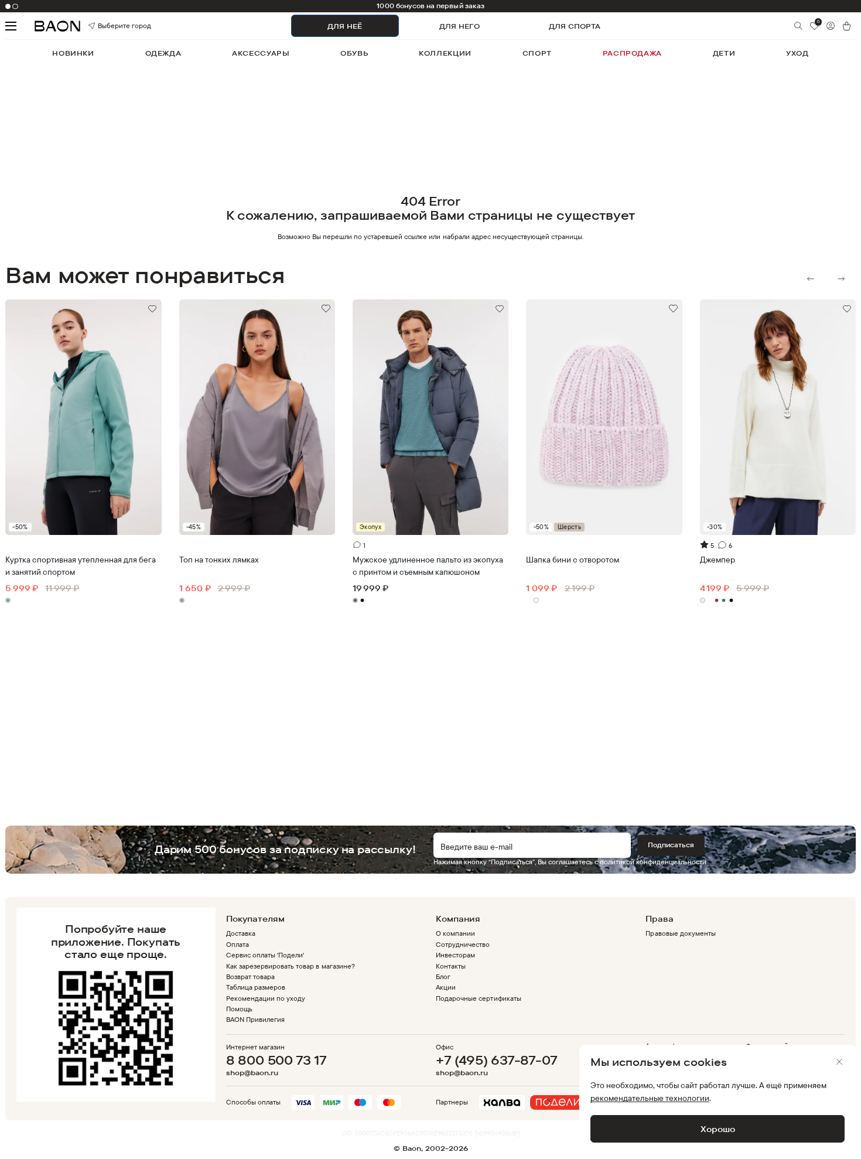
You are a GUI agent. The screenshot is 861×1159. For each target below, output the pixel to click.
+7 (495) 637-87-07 (496, 1060)
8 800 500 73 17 (276, 1060)
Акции (446, 987)
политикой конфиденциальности (653, 861)
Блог (443, 976)
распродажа (632, 53)
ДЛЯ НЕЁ (344, 26)
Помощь (239, 1008)
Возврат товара (250, 976)
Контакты (451, 966)
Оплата (237, 944)
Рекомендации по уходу (266, 998)
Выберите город (110, 26)
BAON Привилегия (255, 1019)
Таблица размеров (255, 987)
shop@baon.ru (252, 1073)
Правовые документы (680, 933)
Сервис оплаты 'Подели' (265, 954)
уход (797, 53)
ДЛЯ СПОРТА (574, 26)
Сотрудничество (463, 944)
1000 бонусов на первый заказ (430, 6)
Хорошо (718, 1129)
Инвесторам (455, 954)
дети (724, 53)
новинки (73, 53)
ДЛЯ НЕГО (459, 26)
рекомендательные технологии (649, 1098)
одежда (163, 53)
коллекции (445, 53)
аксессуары (260, 53)
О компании (455, 933)
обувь (354, 53)
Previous (810, 279)
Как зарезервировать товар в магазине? (290, 966)
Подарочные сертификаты (478, 998)
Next (841, 279)
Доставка (240, 933)
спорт (537, 53)
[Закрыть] (839, 1061)
